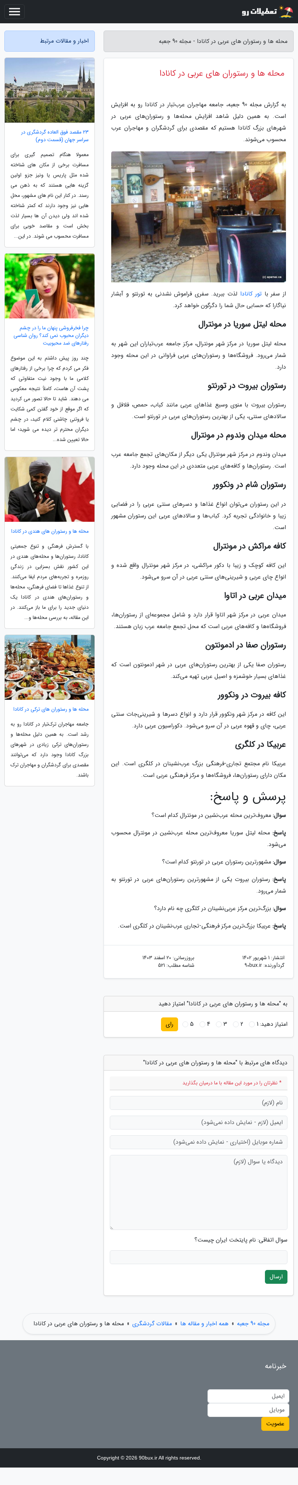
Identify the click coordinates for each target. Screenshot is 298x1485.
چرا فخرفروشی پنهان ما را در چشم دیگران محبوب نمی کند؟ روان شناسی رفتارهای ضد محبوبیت (51, 335)
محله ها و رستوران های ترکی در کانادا (51, 709)
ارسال (276, 1276)
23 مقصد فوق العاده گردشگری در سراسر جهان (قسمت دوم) (55, 136)
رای (169, 1024)
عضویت (275, 1423)
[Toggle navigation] (14, 11)
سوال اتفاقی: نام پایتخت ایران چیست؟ (240, 1240)
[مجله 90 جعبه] (267, 11)
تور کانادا (251, 293)
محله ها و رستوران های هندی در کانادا (50, 531)
